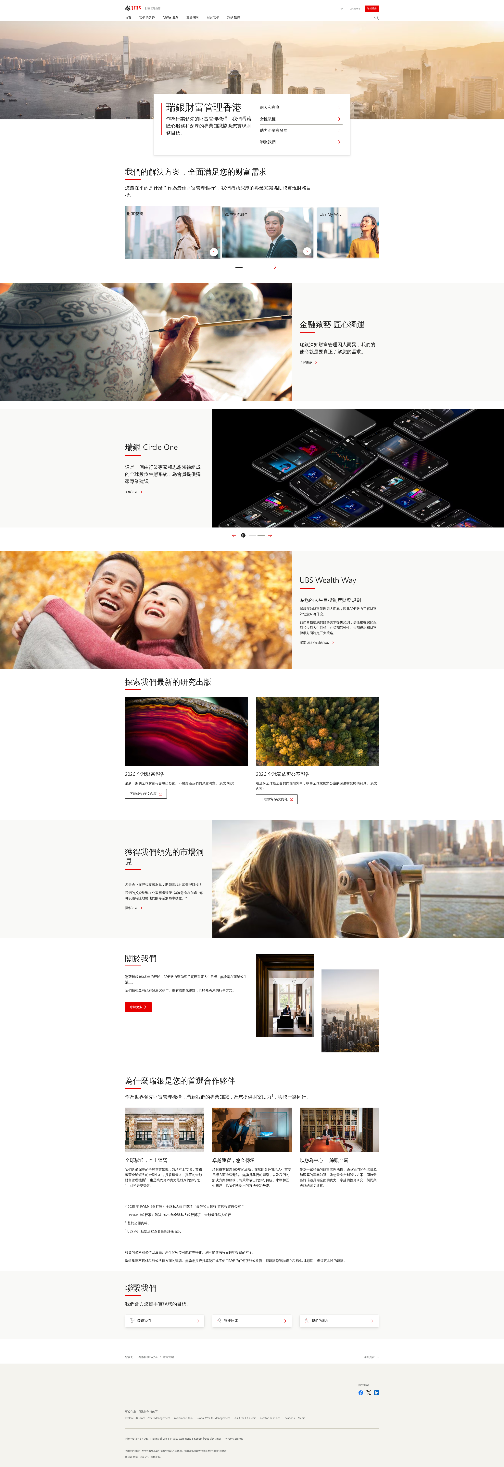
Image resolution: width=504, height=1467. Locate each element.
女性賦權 (268, 119)
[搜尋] (376, 18)
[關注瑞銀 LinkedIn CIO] (376, 1392)
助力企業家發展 (273, 130)
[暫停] (243, 535)
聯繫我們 (268, 142)
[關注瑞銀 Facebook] (361, 1392)
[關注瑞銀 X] (368, 1392)
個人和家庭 (270, 107)
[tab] (239, 267)
